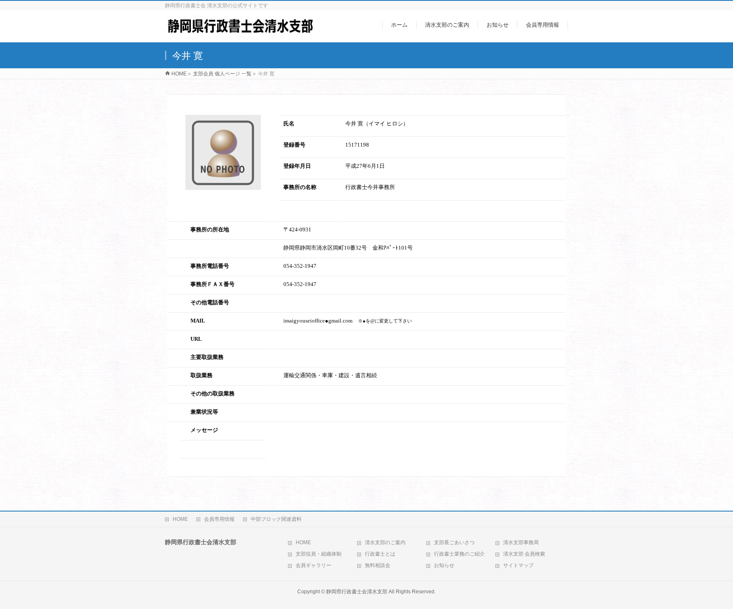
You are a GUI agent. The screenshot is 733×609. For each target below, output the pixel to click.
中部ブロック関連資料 (276, 519)
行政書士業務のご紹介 (459, 554)
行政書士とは (380, 554)
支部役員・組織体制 (318, 554)
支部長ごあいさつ (454, 542)
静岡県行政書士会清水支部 (356, 592)
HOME (180, 519)
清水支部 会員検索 (524, 554)
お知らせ (444, 565)
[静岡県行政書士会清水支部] (240, 31)
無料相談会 (377, 565)
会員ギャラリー (313, 565)
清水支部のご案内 (385, 542)
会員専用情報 (219, 519)
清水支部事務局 (521, 542)
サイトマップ (518, 565)
